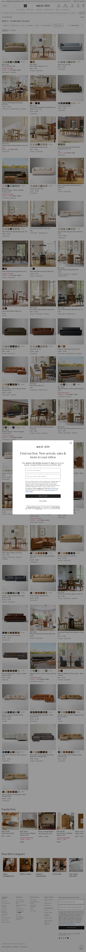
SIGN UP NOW (43, 496)
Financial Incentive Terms (34, 507)
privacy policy (38, 508)
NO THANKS (43, 501)
